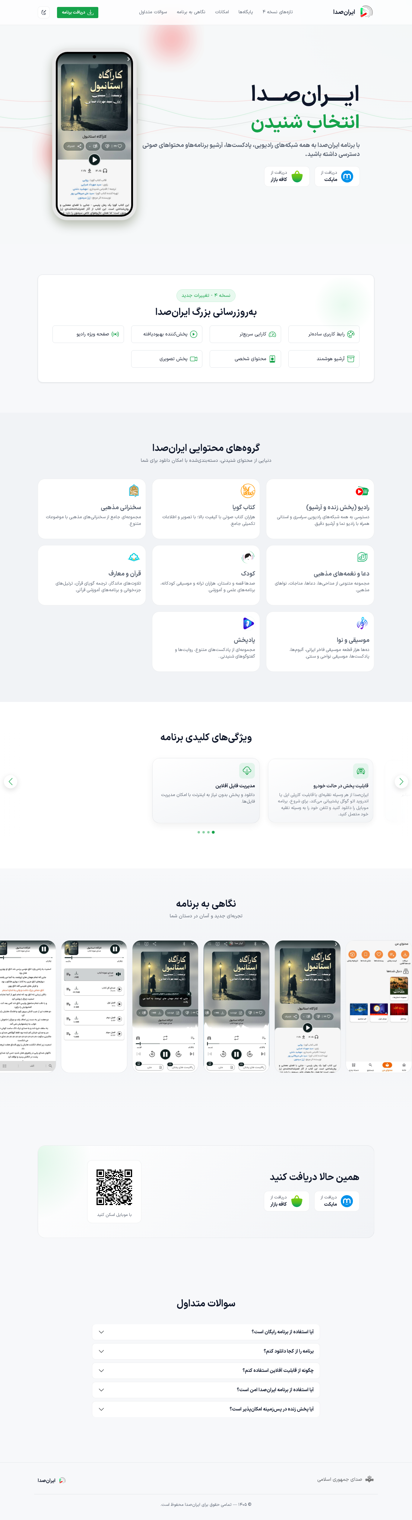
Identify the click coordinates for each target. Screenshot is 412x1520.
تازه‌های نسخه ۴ (278, 12)
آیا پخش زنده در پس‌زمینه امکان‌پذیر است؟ (272, 1409)
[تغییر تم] (44, 12)
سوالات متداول (153, 12)
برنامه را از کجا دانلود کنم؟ (289, 1351)
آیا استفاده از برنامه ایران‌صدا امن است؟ (275, 1390)
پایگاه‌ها (246, 12)
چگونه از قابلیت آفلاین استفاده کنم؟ (278, 1370)
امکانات (222, 12)
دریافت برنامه (73, 12)
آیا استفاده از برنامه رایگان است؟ (283, 1332)
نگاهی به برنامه (191, 12)
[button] (213, 832)
